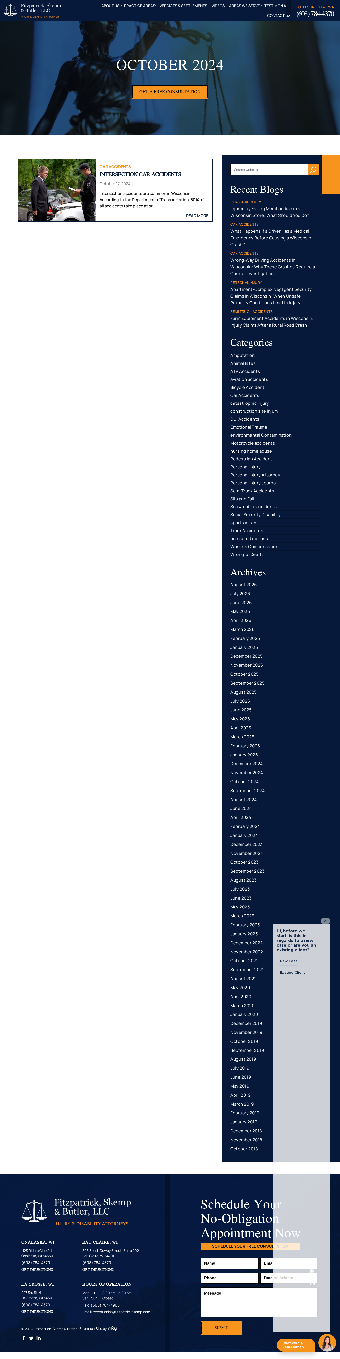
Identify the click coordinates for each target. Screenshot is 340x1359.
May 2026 (240, 611)
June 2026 (241, 602)
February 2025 (245, 746)
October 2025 (244, 674)
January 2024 (244, 835)
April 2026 (240, 620)
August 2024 (243, 799)
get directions (37, 1269)
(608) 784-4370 (315, 13)
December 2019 (246, 1023)
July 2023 (240, 889)
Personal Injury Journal (253, 483)
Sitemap (86, 1328)
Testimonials (277, 5)
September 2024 (247, 790)
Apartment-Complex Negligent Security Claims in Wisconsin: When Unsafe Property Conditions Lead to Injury (271, 295)
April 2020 (240, 996)
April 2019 (240, 1095)
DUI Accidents (244, 419)
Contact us (278, 15)
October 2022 (244, 960)
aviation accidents (249, 379)
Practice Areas (139, 5)
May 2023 (240, 907)
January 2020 (244, 1014)
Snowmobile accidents (253, 506)
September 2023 (247, 871)
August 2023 (243, 880)
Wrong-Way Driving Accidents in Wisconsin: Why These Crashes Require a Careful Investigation (272, 266)
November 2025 (246, 665)
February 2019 (245, 1113)
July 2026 (240, 593)
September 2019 (247, 1050)
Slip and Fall (242, 499)
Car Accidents (115, 166)
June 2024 (241, 808)
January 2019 (243, 1122)
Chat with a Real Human (296, 1346)
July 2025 (240, 701)
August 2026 (243, 584)
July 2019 (240, 1068)
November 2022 (246, 952)
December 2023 (246, 844)
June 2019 (240, 1077)
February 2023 (245, 925)
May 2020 (240, 987)
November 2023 (246, 853)
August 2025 (243, 692)
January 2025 (244, 754)
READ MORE (197, 216)
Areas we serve (244, 5)
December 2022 (246, 943)
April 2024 (240, 817)
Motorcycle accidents (252, 443)
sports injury (243, 522)
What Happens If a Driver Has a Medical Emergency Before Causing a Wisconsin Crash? (270, 237)
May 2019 (239, 1086)
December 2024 (246, 763)
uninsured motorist (250, 538)
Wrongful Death (246, 554)
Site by (101, 1328)
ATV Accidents (245, 371)
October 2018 (244, 1149)
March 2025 (242, 737)
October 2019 (244, 1041)
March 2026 (242, 629)
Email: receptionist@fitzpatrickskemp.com (116, 1311)
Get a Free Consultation (170, 91)
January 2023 (244, 934)
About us (110, 5)
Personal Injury (245, 467)
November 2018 (246, 1140)
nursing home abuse (251, 451)
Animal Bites (243, 363)
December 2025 (246, 656)
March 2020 (242, 1005)
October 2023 (244, 862)
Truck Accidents (246, 530)
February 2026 (245, 638)
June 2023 (241, 898)
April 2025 (240, 728)
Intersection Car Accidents (140, 174)
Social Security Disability (255, 514)
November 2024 (246, 772)
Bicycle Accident (247, 387)
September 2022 (247, 969)
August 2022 (243, 978)
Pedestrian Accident (251, 459)
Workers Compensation (254, 546)
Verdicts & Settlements (183, 5)
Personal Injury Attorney (255, 475)
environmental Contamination (261, 435)
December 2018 (246, 1131)
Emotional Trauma (248, 427)
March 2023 (242, 916)
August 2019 (243, 1059)
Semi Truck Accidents (252, 491)
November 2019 (246, 1032)
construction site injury (254, 411)
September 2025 (247, 683)
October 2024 (244, 781)
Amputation (242, 355)
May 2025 (240, 719)
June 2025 (241, 710)
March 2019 (242, 1104)
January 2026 (244, 647)
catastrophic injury (249, 403)
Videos (218, 5)
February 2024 (245, 826)
